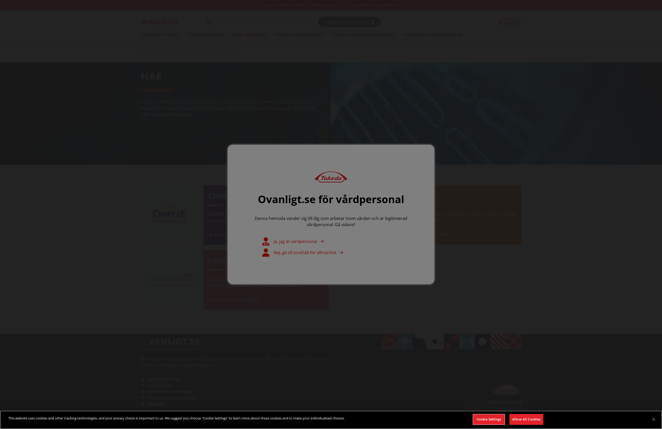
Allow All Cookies (526, 419)
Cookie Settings (489, 419)
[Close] (653, 419)
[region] (331, 420)
